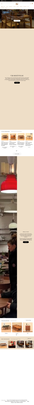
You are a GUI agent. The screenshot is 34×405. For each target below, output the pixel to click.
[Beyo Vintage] (17, 4)
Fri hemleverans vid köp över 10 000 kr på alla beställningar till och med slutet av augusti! (16, 0)
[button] (1, 3)
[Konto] (30, 3)
